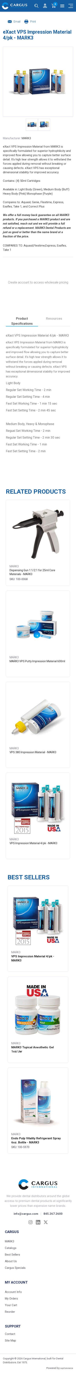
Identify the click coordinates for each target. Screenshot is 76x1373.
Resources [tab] (54, 318)
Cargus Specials (15, 1268)
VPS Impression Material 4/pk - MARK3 (33, 843)
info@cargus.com (26, 1214)
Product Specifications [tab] (22, 321)
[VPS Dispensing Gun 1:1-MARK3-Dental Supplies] (38, 533)
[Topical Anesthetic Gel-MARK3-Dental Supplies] (38, 1010)
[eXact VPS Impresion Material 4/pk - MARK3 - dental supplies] (32, 125)
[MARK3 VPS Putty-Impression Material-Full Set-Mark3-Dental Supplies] (38, 624)
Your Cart (11, 1305)
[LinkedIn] (38, 1222)
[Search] (36, 6)
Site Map (10, 1340)
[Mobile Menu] (71, 6)
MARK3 (26, 138)
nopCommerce (66, 1368)
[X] (45, 1222)
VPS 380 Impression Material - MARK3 (33, 752)
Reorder (10, 1312)
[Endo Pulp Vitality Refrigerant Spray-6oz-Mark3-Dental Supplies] (38, 1101)
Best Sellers (12, 1254)
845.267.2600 (53, 1214)
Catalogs (10, 1248)
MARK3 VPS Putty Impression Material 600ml (37, 661)
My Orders (11, 1298)
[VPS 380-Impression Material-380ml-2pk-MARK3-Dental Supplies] (38, 715)
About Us (11, 1261)
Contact (10, 1334)
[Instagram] (30, 1222)
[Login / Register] (45, 6)
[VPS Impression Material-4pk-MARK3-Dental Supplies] (38, 806)
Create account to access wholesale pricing (38, 282)
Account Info (13, 1292)
